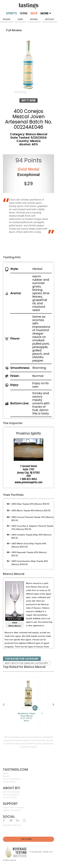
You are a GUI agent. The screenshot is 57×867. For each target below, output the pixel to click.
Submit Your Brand (11, 810)
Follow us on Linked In (19, 820)
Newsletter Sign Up (12, 825)
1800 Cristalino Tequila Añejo (27, 535)
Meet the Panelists (11, 792)
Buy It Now (28, 100)
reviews (6, 19)
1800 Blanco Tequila (23, 510)
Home (5, 773)
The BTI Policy (9, 797)
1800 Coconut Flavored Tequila (28, 517)
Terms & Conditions (12, 779)
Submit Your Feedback (13, 807)
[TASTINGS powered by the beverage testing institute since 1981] (28, 6)
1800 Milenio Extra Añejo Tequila (28, 543)
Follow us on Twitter (13, 820)
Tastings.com (47, 851)
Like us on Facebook (6, 820)
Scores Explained (11, 794)
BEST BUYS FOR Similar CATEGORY (26, 663)
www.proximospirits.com (28, 482)
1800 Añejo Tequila (22, 504)
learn (20, 19)
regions (34, 19)
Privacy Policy (9, 781)
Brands (6, 776)
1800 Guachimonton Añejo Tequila (29, 561)
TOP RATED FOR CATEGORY (22, 659)
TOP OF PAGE (26, 839)
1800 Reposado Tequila (24, 552)
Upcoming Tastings (26, 820)
